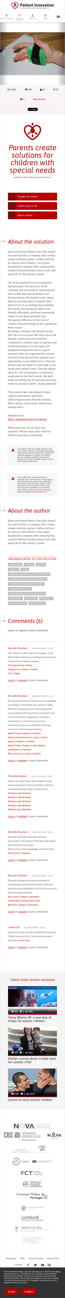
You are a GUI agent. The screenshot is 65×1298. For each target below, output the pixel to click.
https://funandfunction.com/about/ (27, 419)
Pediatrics (31, 598)
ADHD (24, 569)
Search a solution (19, 19)
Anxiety (13, 569)
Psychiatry (46, 598)
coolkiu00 (14, 927)
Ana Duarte (28, 177)
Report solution (24, 215)
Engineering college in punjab (23, 669)
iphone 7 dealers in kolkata (21, 741)
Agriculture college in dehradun (23, 896)
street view (24, 940)
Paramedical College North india (24, 901)
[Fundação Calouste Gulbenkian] (32, 1184)
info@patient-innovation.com (35, 492)
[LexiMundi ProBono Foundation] (32, 1218)
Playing (29, 564)
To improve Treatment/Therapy (26, 584)
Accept (11, 1291)
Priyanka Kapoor (17, 776)
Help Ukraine (39, 99)
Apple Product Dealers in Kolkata (24, 733)
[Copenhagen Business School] (22, 1136)
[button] (4, 53)
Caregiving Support (19, 589)
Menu (45, 18)
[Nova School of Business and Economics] (54, 1136)
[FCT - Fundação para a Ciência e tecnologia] (32, 1173)
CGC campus (14, 673)
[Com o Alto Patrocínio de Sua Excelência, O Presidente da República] (32, 1149)
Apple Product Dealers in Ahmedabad (26, 745)
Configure (28, 1291)
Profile (33, 18)
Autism (40, 564)
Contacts (18, 1265)
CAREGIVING (15, 564)
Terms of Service (35, 1258)
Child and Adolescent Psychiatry (26, 593)
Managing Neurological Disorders (27, 579)
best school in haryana (19, 853)
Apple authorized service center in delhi (27, 737)
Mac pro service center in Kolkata (24, 753)
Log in (11, 630)
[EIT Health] (32, 1161)
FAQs (22, 1258)
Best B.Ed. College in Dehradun (23, 905)
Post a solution (6, 18)
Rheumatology (17, 603)
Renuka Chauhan (17, 648)
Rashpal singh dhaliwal (19, 793)
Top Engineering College (20, 665)
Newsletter (11, 1258)
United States (37, 603)
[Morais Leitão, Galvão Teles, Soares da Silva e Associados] (32, 1229)
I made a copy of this (27, 206)
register (22, 630)
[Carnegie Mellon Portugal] (32, 1195)
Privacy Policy (53, 1258)
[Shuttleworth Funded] (32, 1207)
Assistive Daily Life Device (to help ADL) (29, 574)
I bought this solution (27, 196)
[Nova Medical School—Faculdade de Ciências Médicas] (32, 1126)
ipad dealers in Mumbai (19, 749)
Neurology (15, 598)
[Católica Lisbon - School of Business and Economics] (32, 1240)
